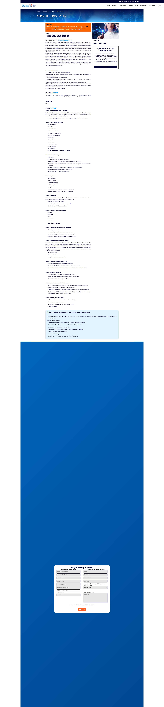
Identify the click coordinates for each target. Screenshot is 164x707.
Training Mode (60, 593)
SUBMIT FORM (82, 609)
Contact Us (152, 5)
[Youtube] (104, 43)
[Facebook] (48, 36)
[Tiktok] (99, 43)
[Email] (58, 36)
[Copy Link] (68, 36)
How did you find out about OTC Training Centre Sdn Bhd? (94, 584)
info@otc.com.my (124, 1)
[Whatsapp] (53, 36)
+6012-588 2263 (135, 1)
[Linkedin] (50, 36)
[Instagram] (60, 36)
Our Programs (123, 5)
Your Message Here (89, 592)
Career (136, 5)
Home (108, 5)
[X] (63, 36)
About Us (114, 5)
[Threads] (65, 36)
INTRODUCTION (50, 40)
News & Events (144, 5)
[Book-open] (106, 43)
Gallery (131, 5)
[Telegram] (55, 36)
